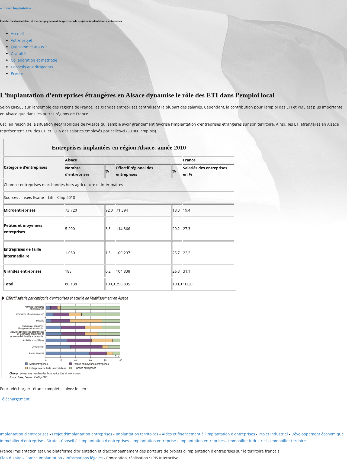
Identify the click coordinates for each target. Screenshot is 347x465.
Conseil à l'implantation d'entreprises (95, 440)
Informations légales (84, 457)
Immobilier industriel (247, 440)
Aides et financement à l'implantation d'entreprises (208, 434)
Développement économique (317, 434)
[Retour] (0, 423)
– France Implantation (15, 8)
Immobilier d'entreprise (21, 440)
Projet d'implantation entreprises (82, 434)
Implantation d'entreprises (24, 434)
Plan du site (10, 457)
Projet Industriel (273, 434)
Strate (52, 440)
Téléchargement (15, 399)
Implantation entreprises (202, 440)
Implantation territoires (137, 434)
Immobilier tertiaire (288, 440)
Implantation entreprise (154, 440)
